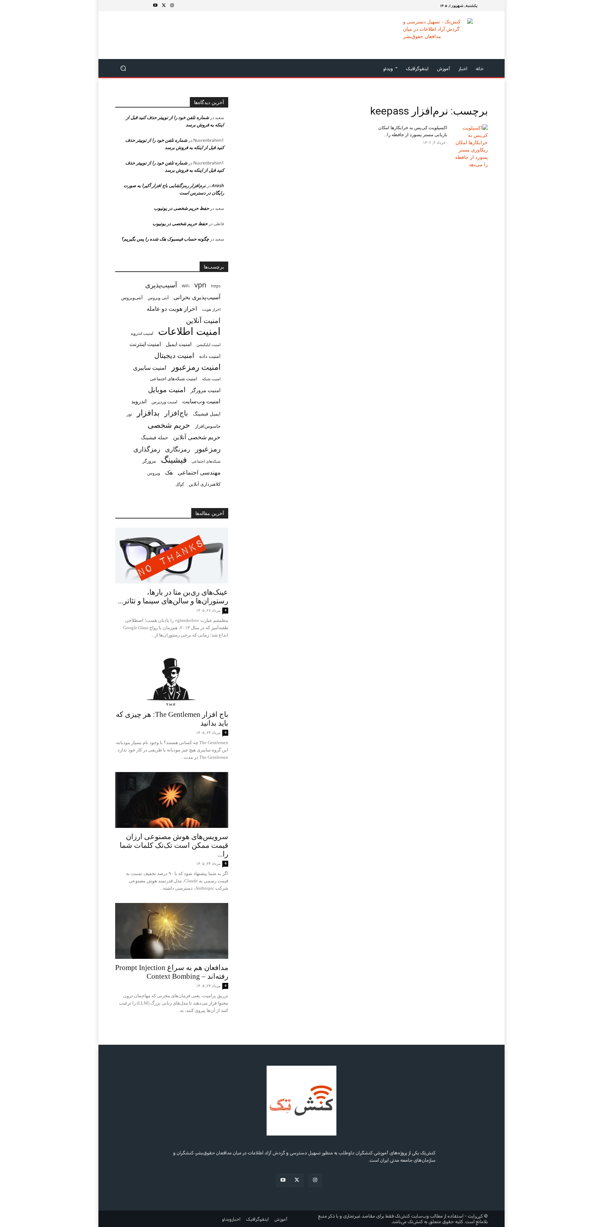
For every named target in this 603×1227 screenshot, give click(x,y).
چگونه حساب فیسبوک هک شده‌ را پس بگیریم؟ (165, 239)
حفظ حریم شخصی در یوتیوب (181, 208)
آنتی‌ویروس (132, 297)
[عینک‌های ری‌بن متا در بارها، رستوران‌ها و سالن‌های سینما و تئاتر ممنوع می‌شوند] (171, 555)
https (216, 286)
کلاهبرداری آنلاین (205, 484)
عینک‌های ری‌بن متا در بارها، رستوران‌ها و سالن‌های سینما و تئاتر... (173, 596)
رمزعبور (208, 448)
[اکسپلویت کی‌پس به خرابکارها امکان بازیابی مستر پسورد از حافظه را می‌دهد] (470, 146)
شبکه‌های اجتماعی (206, 461)
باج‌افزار (176, 413)
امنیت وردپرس (164, 401)
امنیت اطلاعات (189, 331)
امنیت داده (210, 356)
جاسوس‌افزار (208, 426)
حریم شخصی (169, 424)
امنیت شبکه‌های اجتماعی (173, 378)
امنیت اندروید (142, 333)
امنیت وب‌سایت (201, 401)
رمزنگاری (177, 449)
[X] (163, 5)
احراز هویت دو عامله (172, 308)
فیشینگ (174, 459)
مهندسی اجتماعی (199, 472)
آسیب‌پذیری (161, 284)
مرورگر (149, 461)
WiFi (185, 285)
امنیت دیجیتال (174, 355)
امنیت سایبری (149, 367)
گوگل (180, 484)
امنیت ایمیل (179, 343)
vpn (200, 284)
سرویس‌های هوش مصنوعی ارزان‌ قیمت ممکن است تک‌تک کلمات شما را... (174, 845)
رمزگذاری (146, 449)
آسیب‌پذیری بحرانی (197, 297)
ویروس (153, 473)
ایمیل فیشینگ (207, 413)
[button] (123, 68)
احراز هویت (211, 309)
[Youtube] (155, 5)
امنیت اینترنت (145, 344)
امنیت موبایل (167, 389)
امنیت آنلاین (203, 320)
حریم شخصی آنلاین (197, 437)
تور (129, 414)
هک (169, 472)
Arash (218, 185)
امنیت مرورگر (206, 390)
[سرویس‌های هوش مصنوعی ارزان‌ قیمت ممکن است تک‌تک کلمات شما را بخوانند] (171, 800)
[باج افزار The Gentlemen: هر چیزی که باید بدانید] (171, 678)
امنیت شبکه (211, 378)
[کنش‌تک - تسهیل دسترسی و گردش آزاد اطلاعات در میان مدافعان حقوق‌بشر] (438, 35)
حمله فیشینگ (154, 437)
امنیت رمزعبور (196, 366)
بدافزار (148, 412)
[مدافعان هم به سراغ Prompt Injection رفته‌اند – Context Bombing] (171, 931)
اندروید (139, 401)
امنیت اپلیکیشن (208, 344)
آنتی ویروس (158, 298)
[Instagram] (172, 5)
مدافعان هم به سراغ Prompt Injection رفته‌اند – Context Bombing (171, 971)
